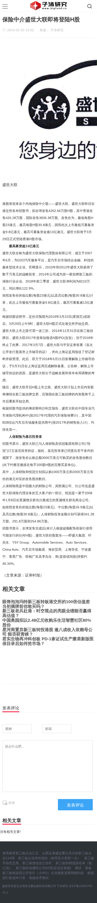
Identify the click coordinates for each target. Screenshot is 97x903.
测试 (78, 868)
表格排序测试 (39, 878)
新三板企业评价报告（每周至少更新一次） (49, 858)
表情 (11, 803)
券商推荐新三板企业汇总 (20, 853)
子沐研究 (57, 30)
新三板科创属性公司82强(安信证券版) (43, 868)
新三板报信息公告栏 (37, 863)
